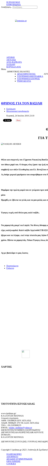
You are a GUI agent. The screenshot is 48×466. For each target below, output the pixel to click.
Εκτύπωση (10, 109)
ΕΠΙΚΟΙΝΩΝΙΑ (13, 4)
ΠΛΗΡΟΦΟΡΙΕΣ (14, 454)
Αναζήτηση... (6, 7)
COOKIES (11, 464)
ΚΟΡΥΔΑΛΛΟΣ (13, 67)
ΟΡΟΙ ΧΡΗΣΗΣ (13, 461)
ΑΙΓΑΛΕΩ (11, 60)
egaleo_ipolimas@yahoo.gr (20, 427)
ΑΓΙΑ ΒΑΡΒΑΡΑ (14, 62)
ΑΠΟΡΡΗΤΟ (12, 456)
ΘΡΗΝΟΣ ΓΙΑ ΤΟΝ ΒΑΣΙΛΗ (21, 103)
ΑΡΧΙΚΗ (10, 57)
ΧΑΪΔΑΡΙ (10, 64)
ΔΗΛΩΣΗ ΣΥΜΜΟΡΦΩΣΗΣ (19, 459)
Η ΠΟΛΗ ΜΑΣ (13, 2)
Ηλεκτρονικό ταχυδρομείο (17, 111)
